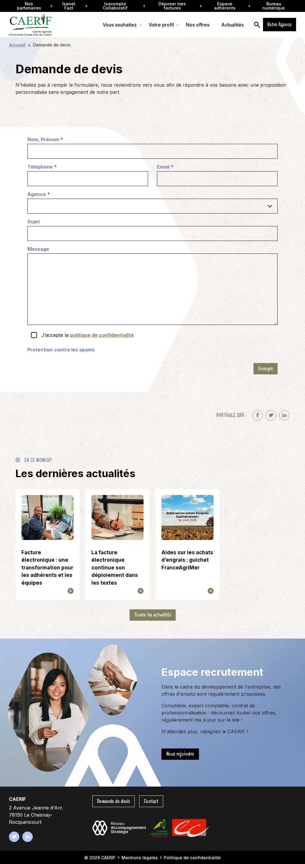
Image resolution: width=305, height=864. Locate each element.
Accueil (17, 44)
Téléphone (42, 167)
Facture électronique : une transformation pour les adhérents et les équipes (47, 567)
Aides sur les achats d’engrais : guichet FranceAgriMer (187, 560)
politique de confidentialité (102, 335)
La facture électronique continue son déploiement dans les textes (114, 567)
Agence (38, 194)
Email (165, 167)
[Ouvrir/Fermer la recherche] (257, 24)
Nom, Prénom (45, 139)
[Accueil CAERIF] (36, 24)
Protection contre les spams (61, 350)
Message (38, 249)
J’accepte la (87, 335)
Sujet (33, 222)
